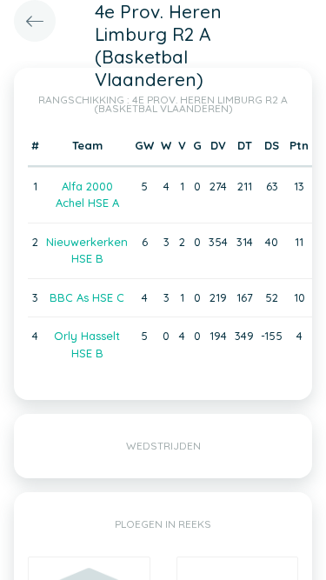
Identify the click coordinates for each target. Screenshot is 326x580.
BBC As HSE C (87, 297)
